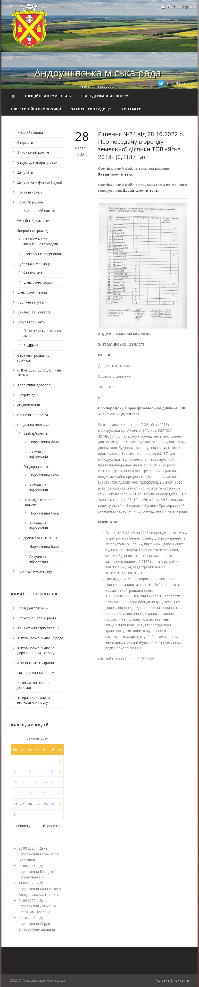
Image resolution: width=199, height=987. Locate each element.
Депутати (25, 172)
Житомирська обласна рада (40, 638)
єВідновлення (28, 405)
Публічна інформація (34, 264)
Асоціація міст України (35, 662)
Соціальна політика (33, 424)
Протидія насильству (34, 571)
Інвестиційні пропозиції (36, 109)
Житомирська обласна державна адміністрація (36, 650)
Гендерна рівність (38, 466)
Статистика (32, 272)
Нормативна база (44, 441)
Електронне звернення (42, 254)
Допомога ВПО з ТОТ (41, 538)
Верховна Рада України (36, 618)
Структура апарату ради (37, 162)
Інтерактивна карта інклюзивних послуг (33, 700)
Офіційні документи (46, 96)
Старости (25, 142)
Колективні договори (34, 385)
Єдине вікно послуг (33, 415)
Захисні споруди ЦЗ (91, 109)
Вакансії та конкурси (34, 312)
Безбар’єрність (35, 433)
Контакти (131, 109)
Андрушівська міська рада (97, 72)
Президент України (33, 608)
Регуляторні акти (31, 322)
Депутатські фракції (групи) (39, 182)
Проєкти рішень (30, 202)
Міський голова (30, 132)
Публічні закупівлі (31, 302)
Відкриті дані (27, 395)
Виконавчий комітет (34, 152)
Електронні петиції (32, 292)
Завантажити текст (116, 174)
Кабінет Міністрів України (38, 628)
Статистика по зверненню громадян (40, 241)
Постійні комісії (29, 192)
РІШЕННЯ (31, 345)
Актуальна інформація (38, 454)
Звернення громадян (34, 230)
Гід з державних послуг (106, 96)
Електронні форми (38, 282)
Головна (162, 980)
